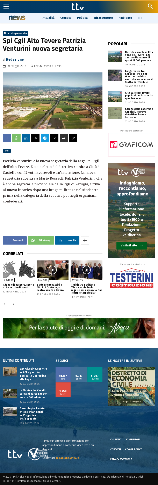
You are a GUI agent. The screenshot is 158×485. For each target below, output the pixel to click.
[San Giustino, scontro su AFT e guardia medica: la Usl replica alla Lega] (10, 371)
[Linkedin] (26, 138)
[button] (150, 6)
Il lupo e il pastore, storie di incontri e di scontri (18, 286)
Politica (42, 280)
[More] (85, 240)
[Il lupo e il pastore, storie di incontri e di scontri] (19, 270)
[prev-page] (5, 304)
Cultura (8, 280)
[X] (35, 138)
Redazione (15, 60)
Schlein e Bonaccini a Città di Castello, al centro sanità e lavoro (50, 287)
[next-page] (12, 304)
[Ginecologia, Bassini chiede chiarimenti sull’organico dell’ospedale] (10, 411)
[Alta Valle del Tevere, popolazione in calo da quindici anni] (115, 97)
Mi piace (63, 368)
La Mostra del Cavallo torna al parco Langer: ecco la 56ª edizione (33, 394)
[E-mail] (54, 138)
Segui (79, 368)
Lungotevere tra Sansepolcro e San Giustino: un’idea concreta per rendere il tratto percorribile (139, 77)
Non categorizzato (15, 33)
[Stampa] (64, 138)
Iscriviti (63, 383)
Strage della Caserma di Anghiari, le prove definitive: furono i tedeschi (139, 113)
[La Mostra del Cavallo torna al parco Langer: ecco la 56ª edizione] (10, 393)
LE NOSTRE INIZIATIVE (125, 360)
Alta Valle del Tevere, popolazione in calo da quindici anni (139, 95)
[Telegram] (45, 138)
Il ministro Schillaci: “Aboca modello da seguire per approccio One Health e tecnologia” (86, 289)
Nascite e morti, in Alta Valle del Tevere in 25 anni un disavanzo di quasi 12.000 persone (139, 56)
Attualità (77, 280)
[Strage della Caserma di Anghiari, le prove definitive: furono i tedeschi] (115, 113)
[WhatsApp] (16, 138)
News (16, 17)
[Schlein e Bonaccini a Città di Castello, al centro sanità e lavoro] (53, 270)
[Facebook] (7, 138)
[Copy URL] (73, 138)
